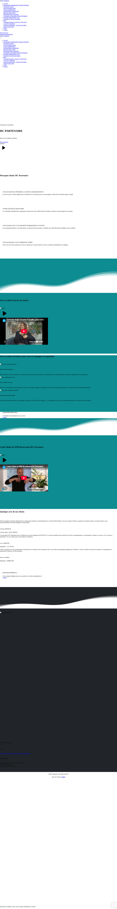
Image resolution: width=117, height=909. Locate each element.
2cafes (63, 777)
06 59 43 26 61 (4, 33)
